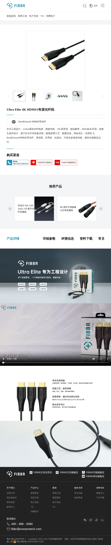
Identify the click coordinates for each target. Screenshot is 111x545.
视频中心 (100, 493)
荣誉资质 (11, 502)
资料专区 (100, 488)
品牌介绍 (11, 493)
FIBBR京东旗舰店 (69, 472)
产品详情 (13, 238)
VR (42, 16)
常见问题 (78, 493)
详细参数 (49, 238)
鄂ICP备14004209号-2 (16, 539)
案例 (54, 488)
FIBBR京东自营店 (43, 472)
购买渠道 (78, 498)
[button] (8, 96)
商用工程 (22, 16)
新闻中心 (11, 507)
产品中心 (35, 488)
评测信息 (67, 238)
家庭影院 (11, 16)
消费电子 (50, 16)
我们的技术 (12, 498)
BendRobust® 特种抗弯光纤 (32, 121)
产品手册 (100, 498)
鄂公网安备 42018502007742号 (30, 542)
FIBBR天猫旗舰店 (95, 472)
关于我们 (11, 488)
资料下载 (86, 238)
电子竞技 (33, 16)
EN (95, 5)
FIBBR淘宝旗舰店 (95, 476)
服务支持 (78, 488)
